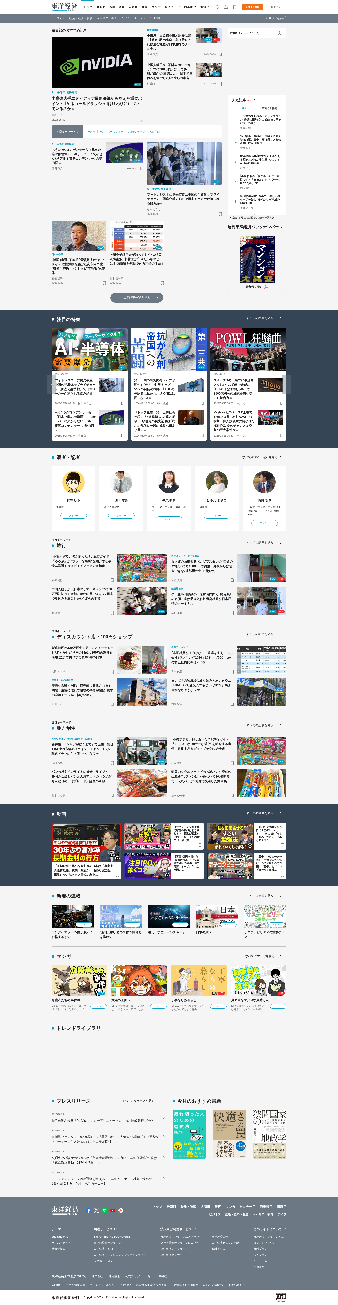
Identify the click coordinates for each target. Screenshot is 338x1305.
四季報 (188, 7)
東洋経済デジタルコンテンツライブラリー (120, 1254)
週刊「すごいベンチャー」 (167, 932)
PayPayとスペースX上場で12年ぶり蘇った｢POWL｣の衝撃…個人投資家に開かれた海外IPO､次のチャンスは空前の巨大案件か (234, 421)
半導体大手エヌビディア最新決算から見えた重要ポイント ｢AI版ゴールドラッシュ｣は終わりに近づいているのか (97, 103)
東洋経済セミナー (171, 1254)
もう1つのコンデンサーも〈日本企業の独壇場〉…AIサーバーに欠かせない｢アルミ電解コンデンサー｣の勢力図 (77, 156)
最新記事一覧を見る (136, 297)
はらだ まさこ (217, 500)
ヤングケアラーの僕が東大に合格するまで (72, 935)
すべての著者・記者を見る (260, 457)
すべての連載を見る (260, 895)
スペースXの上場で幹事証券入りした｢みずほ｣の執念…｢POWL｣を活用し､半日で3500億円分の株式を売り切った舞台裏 (234, 389)
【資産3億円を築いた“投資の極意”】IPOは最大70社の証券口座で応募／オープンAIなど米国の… (187, 863)
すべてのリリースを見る (138, 1100)
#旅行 (91, 131)
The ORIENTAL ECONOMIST (112, 1236)
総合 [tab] (244, 108)
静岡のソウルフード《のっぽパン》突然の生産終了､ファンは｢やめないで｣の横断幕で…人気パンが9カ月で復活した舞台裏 (201, 776)
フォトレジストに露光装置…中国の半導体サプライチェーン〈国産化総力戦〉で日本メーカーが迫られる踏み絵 (183, 199)
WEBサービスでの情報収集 (68, 1285)
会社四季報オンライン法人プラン (181, 1242)
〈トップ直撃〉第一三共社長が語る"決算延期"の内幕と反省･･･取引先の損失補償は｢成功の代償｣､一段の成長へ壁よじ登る (154, 421)
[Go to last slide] (51, 384)
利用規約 (259, 1267)
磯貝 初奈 (169, 500)
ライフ (125, 18)
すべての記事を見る (260, 542)
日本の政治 (204, 932)
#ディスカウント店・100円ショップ (122, 131)
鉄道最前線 (59, 1248)
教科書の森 (219, 1248)
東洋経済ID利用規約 (185, 1285)
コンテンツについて (266, 1242)
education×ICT (61, 1236)
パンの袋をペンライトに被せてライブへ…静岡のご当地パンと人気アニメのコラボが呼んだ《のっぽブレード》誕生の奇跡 (81, 776)
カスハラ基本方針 (213, 1285)
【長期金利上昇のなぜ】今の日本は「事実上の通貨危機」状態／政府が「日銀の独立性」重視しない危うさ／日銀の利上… (83, 870)
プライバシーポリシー (103, 1285)
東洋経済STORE (104, 1248)
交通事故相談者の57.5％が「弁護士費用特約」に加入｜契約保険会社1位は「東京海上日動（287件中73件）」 (104, 1160)
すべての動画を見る (260, 813)
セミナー (171, 7)
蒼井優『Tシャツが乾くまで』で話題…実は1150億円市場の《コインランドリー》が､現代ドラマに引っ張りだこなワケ (82, 749)
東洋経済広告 (220, 1236)
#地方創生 (156, 131)
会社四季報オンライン (107, 1242)
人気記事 (239, 100)
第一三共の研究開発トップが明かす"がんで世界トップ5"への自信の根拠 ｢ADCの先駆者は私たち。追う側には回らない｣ (154, 389)
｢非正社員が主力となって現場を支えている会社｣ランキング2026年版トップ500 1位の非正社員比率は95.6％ (202, 657)
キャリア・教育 (107, 18)
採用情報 (114, 1276)
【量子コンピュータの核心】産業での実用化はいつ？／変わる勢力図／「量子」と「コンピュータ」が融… (269, 863)
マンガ (156, 7)
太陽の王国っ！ (122, 1000)
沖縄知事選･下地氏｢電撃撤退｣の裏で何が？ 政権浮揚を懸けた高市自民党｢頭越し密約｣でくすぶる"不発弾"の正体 (78, 266)
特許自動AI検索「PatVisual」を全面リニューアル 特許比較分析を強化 (102, 1120)
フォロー (73, 515)
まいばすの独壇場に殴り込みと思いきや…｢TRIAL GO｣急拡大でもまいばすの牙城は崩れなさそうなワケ (201, 685)
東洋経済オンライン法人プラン (179, 1236)
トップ (88, 7)
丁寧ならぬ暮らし (184, 1000)
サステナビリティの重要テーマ (264, 935)
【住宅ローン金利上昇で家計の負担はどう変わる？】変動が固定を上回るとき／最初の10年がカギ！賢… (187, 833)
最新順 (101, 7)
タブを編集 (278, 18)
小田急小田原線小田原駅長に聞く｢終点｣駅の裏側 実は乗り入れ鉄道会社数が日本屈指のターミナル (169, 42)
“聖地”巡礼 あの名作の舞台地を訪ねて (121, 935)
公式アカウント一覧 (137, 1276)
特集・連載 (117, 7)
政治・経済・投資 (81, 18)
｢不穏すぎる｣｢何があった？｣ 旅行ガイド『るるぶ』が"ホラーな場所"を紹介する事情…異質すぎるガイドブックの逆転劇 (81, 561)
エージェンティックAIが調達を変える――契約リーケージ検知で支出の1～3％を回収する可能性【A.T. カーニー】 (104, 1181)
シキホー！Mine (104, 1261)
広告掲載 (161, 1276)
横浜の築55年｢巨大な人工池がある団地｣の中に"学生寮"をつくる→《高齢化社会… (260, 159)
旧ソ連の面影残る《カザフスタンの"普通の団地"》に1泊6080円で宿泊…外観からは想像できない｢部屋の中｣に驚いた (202, 566)
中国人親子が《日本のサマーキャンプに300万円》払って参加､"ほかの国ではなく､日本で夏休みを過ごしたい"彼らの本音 (170, 71)
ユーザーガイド (263, 1261)
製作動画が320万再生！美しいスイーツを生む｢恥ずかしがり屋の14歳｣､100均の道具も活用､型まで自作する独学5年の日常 (83, 652)
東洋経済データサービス (175, 1248)
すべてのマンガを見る (260, 956)
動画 (145, 7)
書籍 (203, 7)
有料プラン (260, 1248)
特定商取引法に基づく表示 (152, 1285)
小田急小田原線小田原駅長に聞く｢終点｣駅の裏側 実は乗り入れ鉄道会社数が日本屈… (260, 139)
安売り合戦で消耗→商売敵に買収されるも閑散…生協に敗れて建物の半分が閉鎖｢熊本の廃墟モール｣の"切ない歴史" (82, 690)
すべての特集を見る (260, 318)
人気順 (133, 7)
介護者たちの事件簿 (66, 1000)
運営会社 (97, 1276)
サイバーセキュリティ (65, 1242)
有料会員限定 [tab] (269, 108)
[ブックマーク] (141, 120)
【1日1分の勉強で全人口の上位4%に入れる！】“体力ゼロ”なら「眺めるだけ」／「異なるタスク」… (269, 833)
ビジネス (59, 18)
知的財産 (126, 1285)
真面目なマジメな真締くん (250, 1000)
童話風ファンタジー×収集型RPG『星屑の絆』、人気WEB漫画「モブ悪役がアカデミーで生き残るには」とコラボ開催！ (105, 1139)
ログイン (275, 7)
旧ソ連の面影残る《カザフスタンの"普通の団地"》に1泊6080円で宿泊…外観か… (260, 120)
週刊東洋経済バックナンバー (253, 227)
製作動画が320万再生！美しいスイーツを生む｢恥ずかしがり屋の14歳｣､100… (260, 199)
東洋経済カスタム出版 (225, 1242)
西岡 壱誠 (264, 500)
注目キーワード (66, 131)
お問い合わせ (237, 1285)
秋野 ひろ (73, 500)
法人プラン (260, 1254)
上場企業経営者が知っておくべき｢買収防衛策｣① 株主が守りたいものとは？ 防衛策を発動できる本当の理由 (136, 259)
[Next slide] (286, 384)
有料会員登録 (252, 7)
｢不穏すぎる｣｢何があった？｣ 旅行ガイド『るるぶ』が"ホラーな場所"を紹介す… (260, 179)
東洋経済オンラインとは (245, 33)
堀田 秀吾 (121, 500)
